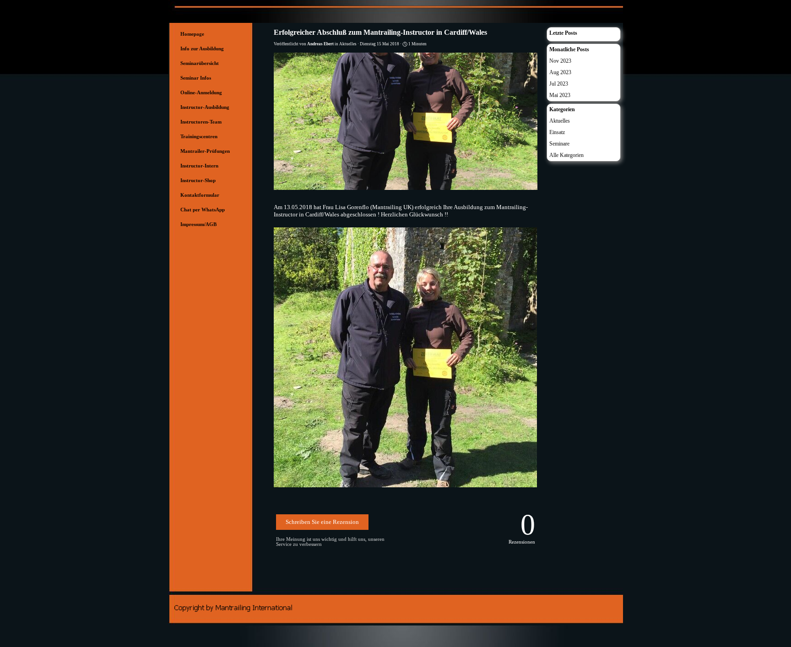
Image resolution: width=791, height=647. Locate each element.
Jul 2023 (558, 84)
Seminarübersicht (199, 63)
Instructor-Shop (198, 180)
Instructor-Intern (199, 165)
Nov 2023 (560, 61)
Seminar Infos (195, 78)
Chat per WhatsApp (202, 209)
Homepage (192, 34)
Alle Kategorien (566, 155)
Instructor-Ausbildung (204, 107)
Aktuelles (559, 121)
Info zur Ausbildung (202, 48)
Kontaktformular (199, 195)
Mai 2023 (559, 95)
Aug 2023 (560, 72)
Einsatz (557, 132)
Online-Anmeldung (201, 92)
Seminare (559, 143)
